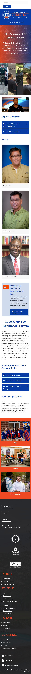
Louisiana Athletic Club (9, 648)
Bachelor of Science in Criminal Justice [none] (11, 125)
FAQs (4, 631)
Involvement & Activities (10, 601)
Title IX (5, 645)
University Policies (8, 581)
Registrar (5, 593)
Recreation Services (8, 608)
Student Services (7, 598)
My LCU (5, 639)
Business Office (7, 611)
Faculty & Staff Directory (10, 584)
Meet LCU (6, 625)
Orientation (6, 628)
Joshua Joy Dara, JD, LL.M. (10, 276)
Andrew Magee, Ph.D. (8, 231)
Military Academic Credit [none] (12, 381)
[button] (7, 6)
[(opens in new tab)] (15, 538)
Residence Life (7, 596)
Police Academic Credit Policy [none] (12, 387)
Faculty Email (6, 578)
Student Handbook (8, 613)
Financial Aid (6, 622)
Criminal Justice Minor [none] (11, 132)
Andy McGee (6, 185)
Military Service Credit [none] (11, 375)
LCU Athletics (7, 642)
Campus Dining (7, 605)
